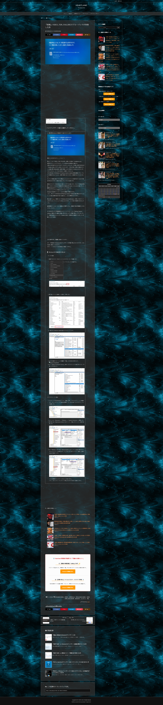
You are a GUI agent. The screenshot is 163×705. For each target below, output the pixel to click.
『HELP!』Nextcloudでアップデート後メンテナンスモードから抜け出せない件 (70, 662)
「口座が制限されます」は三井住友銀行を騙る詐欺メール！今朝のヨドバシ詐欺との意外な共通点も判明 (113, 145)
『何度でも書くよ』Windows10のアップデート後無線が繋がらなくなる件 (69, 644)
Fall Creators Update (59, 597)
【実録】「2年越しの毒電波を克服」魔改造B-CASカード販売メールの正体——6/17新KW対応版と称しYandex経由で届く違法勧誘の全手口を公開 (109, 68)
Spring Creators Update (81, 597)
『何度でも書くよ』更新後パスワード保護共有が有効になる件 (66, 653)
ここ (53, 199)
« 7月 (104, 197)
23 (99, 194)
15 (118, 190)
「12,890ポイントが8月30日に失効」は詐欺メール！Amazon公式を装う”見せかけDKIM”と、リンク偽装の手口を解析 (113, 165)
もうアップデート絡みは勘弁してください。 (56, 122)
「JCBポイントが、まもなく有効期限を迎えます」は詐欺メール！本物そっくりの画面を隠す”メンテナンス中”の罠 (113, 135)
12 (109, 190)
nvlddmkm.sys (72, 597)
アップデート (83, 598)
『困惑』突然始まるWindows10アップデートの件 (63, 635)
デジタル (49, 18)
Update (88, 597)
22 (118, 192)
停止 (88, 598)
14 (115, 190)
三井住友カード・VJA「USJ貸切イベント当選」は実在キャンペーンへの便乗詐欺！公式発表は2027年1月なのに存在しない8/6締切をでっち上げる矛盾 (109, 57)
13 (112, 190)
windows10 (77, 598)
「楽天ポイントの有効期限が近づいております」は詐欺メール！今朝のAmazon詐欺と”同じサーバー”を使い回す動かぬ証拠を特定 (113, 155)
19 (109, 192)
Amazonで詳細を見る (67, 571)
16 (99, 192)
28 (115, 194)
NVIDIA (66, 597)
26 (109, 194)
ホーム (43, 18)
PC (53, 18)
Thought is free (88, 701)
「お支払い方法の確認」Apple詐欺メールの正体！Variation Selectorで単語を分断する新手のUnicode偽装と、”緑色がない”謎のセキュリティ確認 (112, 176)
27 (112, 194)
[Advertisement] (67, 73)
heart (88, 601)
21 (115, 192)
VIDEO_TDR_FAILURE (69, 598)
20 (112, 192)
